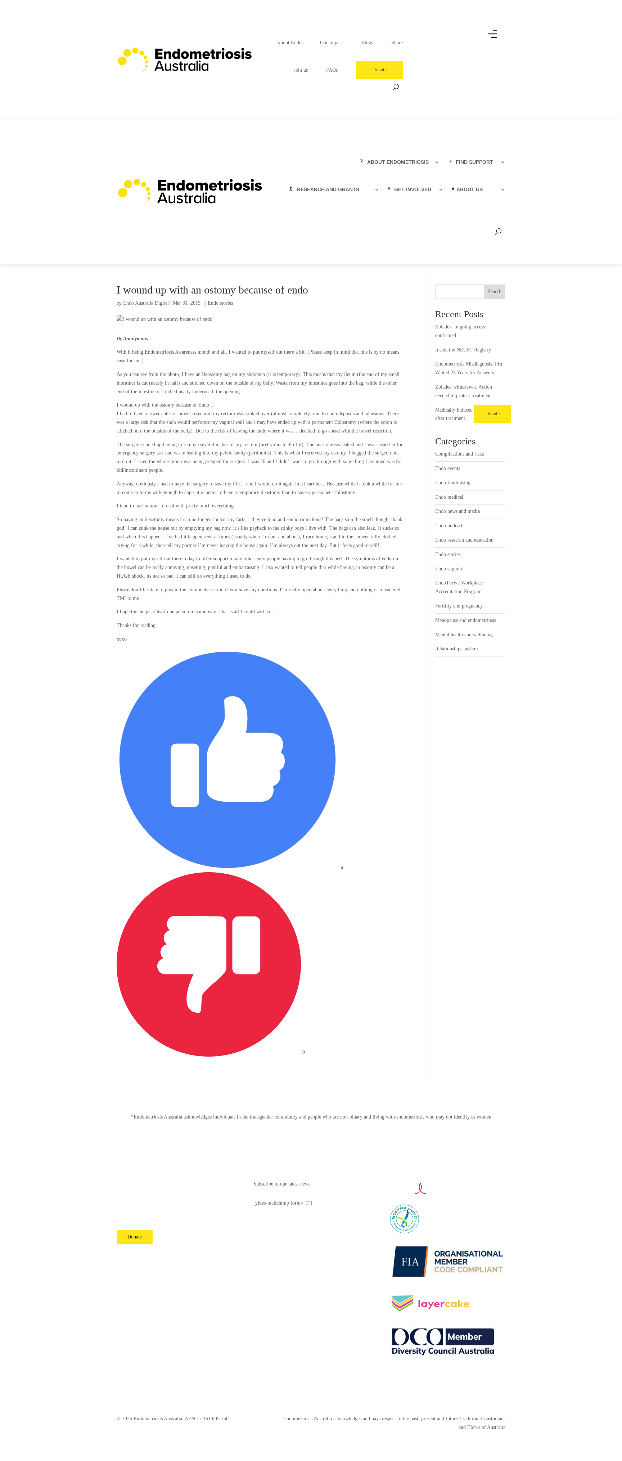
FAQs (332, 70)
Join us (301, 70)
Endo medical (449, 497)
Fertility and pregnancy (459, 606)
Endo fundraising (452, 482)
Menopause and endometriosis (465, 620)
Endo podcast (449, 525)
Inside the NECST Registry (463, 350)
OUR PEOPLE (132, 1197)
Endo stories (220, 303)
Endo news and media (457, 511)
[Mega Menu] (496, 40)
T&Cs (176, 1219)
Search (494, 291)
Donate (379, 69)
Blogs (367, 42)
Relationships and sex (457, 648)
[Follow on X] (155, 1257)
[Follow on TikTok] (205, 1257)
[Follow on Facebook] (122, 1257)
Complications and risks (459, 454)
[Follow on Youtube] (172, 1257)
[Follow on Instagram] (139, 1257)
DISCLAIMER (132, 1224)
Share (397, 42)
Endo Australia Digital (146, 303)
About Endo (289, 42)
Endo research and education (464, 540)
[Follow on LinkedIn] (188, 1257)
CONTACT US (132, 1211)
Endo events (447, 468)
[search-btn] (396, 87)
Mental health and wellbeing (464, 634)
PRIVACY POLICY (190, 1206)
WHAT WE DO (133, 1184)
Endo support (449, 569)
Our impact (331, 42)
